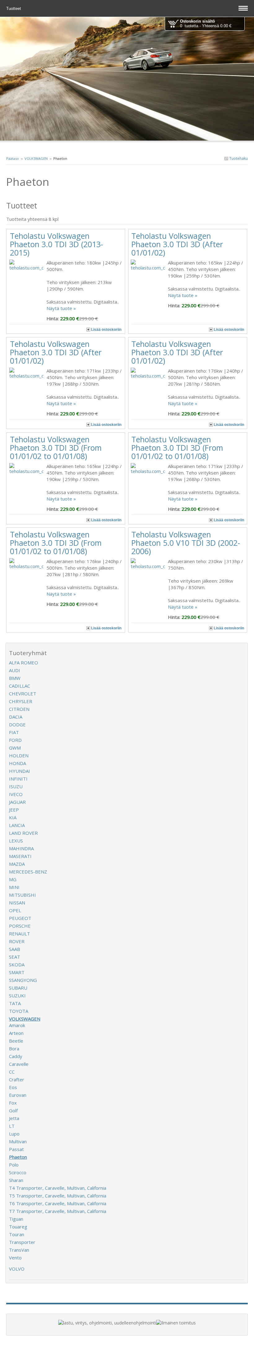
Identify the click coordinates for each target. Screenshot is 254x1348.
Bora (14, 1048)
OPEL (15, 910)
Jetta (14, 1118)
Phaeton (18, 1157)
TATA (15, 1003)
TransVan (19, 1250)
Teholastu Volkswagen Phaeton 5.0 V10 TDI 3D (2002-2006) (185, 542)
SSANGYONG (23, 980)
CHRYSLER (20, 701)
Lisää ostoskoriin (106, 329)
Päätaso (12, 158)
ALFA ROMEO (23, 662)
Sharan (16, 1180)
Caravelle (18, 1064)
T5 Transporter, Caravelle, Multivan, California (57, 1196)
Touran (16, 1234)
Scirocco (17, 1172)
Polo (14, 1165)
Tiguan (16, 1219)
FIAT (14, 732)
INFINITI (18, 779)
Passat (16, 1149)
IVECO (16, 794)
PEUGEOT (20, 918)
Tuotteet (14, 8)
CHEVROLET (22, 693)
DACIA (15, 717)
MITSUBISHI (22, 895)
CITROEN (19, 709)
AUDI (14, 670)
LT (12, 1126)
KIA (12, 817)
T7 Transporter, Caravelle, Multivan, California (57, 1211)
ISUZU (16, 786)
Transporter (22, 1242)
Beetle (16, 1041)
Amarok (17, 1025)
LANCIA (17, 825)
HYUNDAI (19, 771)
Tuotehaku (238, 158)
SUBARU (18, 988)
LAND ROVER (23, 833)
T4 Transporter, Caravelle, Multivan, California (57, 1188)
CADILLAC (19, 686)
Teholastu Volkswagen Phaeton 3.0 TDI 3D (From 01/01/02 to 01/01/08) (56, 447)
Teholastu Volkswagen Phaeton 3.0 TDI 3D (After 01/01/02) (177, 244)
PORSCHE (20, 926)
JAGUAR (17, 802)
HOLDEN (18, 755)
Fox (13, 1103)
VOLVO (16, 1269)
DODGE (17, 724)
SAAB (14, 949)
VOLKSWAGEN (36, 158)
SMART (16, 972)
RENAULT (19, 933)
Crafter (16, 1079)
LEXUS (16, 841)
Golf (13, 1110)
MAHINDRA (21, 848)
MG (12, 879)
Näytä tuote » (61, 308)
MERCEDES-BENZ (28, 872)
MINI (14, 887)
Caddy (15, 1056)
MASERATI (20, 856)
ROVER (16, 941)
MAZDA (17, 864)
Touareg (18, 1226)
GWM (15, 748)
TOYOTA (18, 1011)
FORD (15, 740)
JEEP (14, 810)
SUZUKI (17, 995)
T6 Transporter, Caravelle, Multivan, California (57, 1203)
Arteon (16, 1033)
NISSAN (17, 902)
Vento (15, 1257)
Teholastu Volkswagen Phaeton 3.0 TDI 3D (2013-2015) (56, 244)
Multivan (18, 1141)
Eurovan (17, 1095)
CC (12, 1072)
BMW (14, 678)
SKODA (16, 964)
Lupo (14, 1134)
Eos (13, 1087)
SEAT (14, 957)
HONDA (17, 763)
